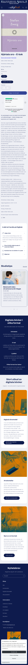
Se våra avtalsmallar (11, 498)
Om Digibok (5, 610)
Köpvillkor (5, 616)
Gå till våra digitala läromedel (11, 443)
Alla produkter (6, 594)
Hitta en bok (9, 555)
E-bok (4, 76)
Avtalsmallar (6, 588)
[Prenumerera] (23, 576)
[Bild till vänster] (10, 309)
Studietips (5, 606)
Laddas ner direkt (7, 81)
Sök (4, 585)
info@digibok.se (10, 624)
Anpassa (14, 658)
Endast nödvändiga (14, 655)
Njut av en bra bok (6, 57)
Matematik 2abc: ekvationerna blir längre (12, 288)
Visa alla (25, 266)
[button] (1, 7)
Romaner (13, 57)
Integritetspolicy (6, 662)
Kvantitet (3, 85)
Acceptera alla (14, 652)
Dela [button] (4, 217)
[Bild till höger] (17, 309)
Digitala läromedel (7, 591)
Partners (5, 613)
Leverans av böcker (7, 603)
